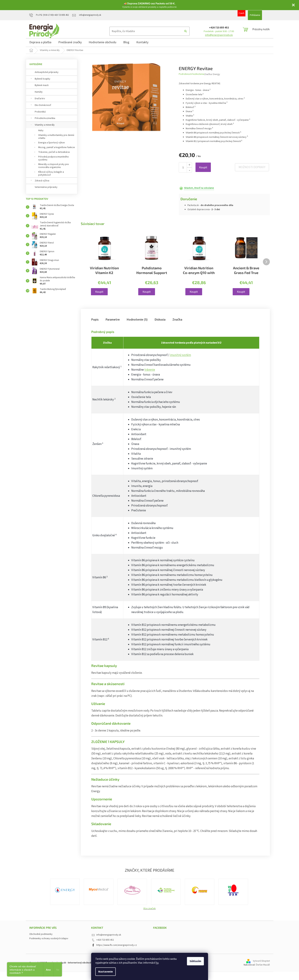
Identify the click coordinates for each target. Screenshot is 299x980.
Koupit (203, 167)
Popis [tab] (95, 319)
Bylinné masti (42, 85)
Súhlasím (195, 961)
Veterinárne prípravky (46, 187)
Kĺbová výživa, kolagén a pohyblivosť (51, 173)
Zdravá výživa (42, 180)
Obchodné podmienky (41, 934)
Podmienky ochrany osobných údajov (48, 938)
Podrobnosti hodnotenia (191, 74)
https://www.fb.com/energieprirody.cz (116, 945)
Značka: (212, 74)
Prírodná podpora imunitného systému (53, 158)
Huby (40, 130)
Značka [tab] (177, 319)
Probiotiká (40, 112)
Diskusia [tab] (160, 319)
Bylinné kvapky (42, 79)
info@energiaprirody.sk (219, 35)
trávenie (149, 370)
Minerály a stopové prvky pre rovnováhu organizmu (53, 166)
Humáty (39, 92)
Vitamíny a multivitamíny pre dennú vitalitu (56, 136)
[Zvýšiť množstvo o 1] (189, 164)
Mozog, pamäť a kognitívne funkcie (56, 147)
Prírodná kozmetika (45, 118)
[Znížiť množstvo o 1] (189, 170)
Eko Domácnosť (43, 105)
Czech (241, 13)
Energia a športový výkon (51, 142)
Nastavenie (105, 972)
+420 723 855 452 (219, 27)
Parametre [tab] (113, 319)
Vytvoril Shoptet (261, 961)
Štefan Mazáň (263, 965)
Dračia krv (40, 98)
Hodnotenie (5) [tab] (137, 319)
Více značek (149, 908)
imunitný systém (180, 355)
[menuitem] (40, 43)
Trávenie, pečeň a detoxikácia (54, 152)
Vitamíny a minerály (45, 125)
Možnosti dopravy (252, 167)
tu (157, 963)
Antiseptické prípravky (46, 72)
